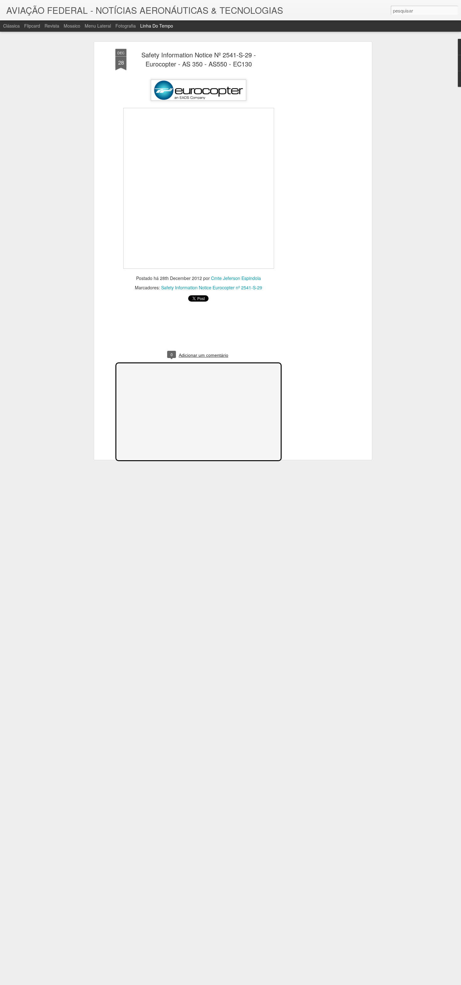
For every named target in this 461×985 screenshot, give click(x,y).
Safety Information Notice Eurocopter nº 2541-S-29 (211, 287)
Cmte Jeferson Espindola (236, 278)
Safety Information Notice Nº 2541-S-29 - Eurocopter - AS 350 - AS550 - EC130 (198, 59)
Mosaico (72, 26)
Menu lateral (98, 26)
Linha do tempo (156, 26)
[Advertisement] (316, 148)
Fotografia (125, 26)
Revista (52, 26)
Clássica (11, 26)
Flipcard (32, 26)
